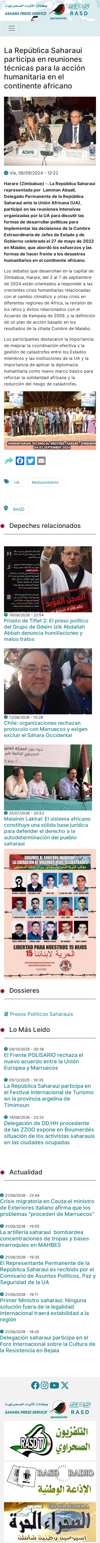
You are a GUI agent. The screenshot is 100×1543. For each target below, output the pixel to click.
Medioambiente (45, 482)
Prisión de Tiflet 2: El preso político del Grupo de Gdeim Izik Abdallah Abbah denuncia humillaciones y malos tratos (46, 629)
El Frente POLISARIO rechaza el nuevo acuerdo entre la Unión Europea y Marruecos (43, 1061)
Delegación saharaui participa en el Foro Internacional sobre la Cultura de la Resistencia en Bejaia (47, 1344)
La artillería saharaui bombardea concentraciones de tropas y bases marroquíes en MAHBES (44, 1238)
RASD (19, 509)
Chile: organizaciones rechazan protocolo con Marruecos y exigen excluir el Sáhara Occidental (45, 729)
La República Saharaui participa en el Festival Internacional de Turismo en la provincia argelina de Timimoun (49, 1095)
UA (16, 482)
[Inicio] (49, 10)
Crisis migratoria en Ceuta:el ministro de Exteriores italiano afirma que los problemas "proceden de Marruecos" (47, 1207)
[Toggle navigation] (11, 28)
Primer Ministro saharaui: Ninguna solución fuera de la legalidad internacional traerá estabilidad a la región (44, 1310)
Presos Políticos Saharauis (41, 1014)
